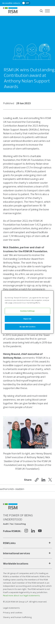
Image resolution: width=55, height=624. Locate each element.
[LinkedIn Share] (43, 480)
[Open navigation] (47, 10)
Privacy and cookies (12, 612)
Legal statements (11, 607)
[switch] (26, 3)
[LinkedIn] (33, 531)
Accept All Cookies (27, 327)
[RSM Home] (10, 10)
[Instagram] (26, 531)
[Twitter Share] (50, 480)
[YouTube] (40, 531)
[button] (36, 480)
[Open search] (41, 10)
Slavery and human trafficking (17, 617)
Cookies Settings (27, 311)
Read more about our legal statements (21, 595)
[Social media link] (10, 506)
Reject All (27, 319)
